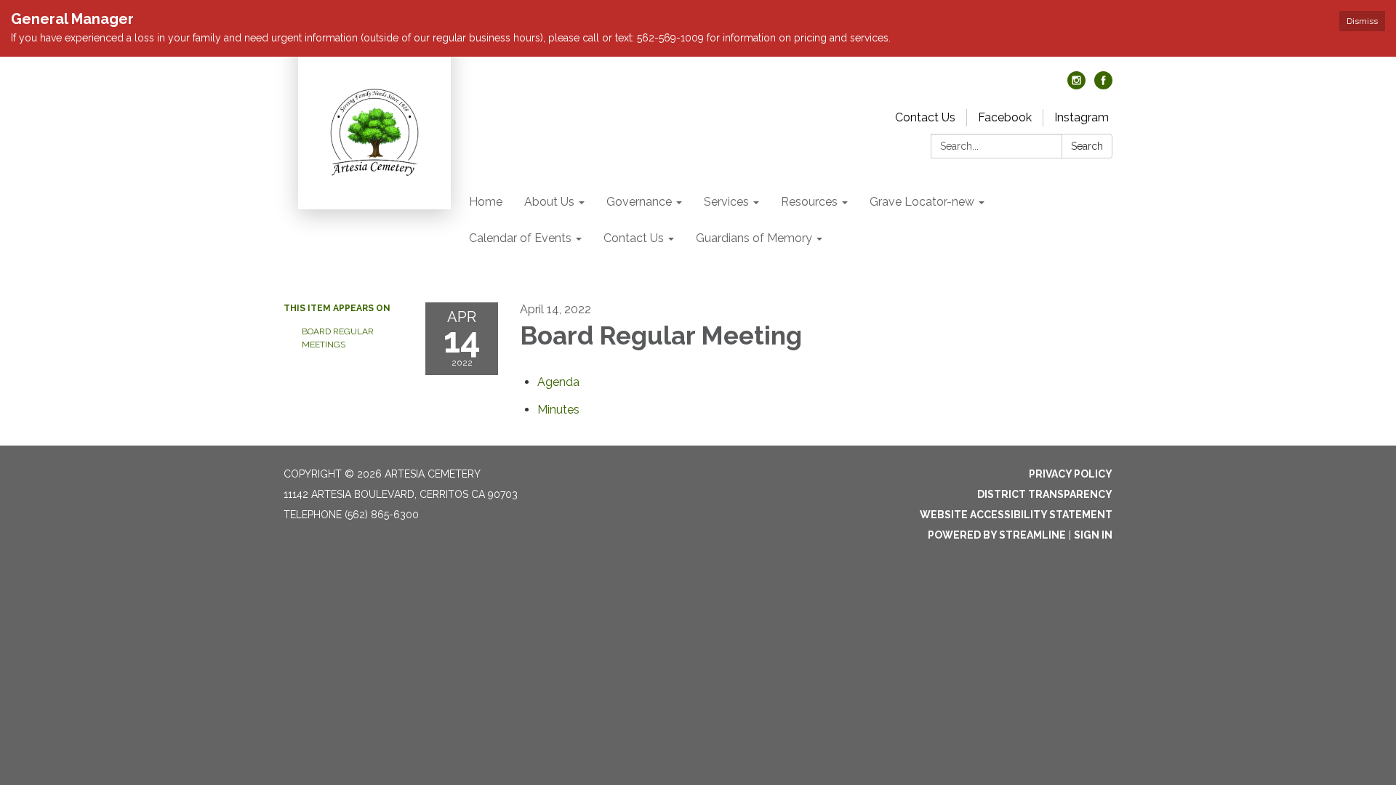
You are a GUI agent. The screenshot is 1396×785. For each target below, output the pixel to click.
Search (1087, 146)
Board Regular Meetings (338, 338)
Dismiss (1362, 21)
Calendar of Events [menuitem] (520, 238)
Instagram (1081, 117)
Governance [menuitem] (639, 202)
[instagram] (1076, 85)
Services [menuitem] (726, 202)
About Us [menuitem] (549, 202)
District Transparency (1044, 494)
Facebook (1005, 117)
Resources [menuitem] (809, 202)
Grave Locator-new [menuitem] (922, 202)
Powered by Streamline (997, 535)
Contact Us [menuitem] (633, 238)
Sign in (1093, 535)
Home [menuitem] (485, 202)
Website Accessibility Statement (1016, 514)
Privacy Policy (1070, 474)
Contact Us (925, 117)
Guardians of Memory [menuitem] (754, 238)
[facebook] (1103, 85)
